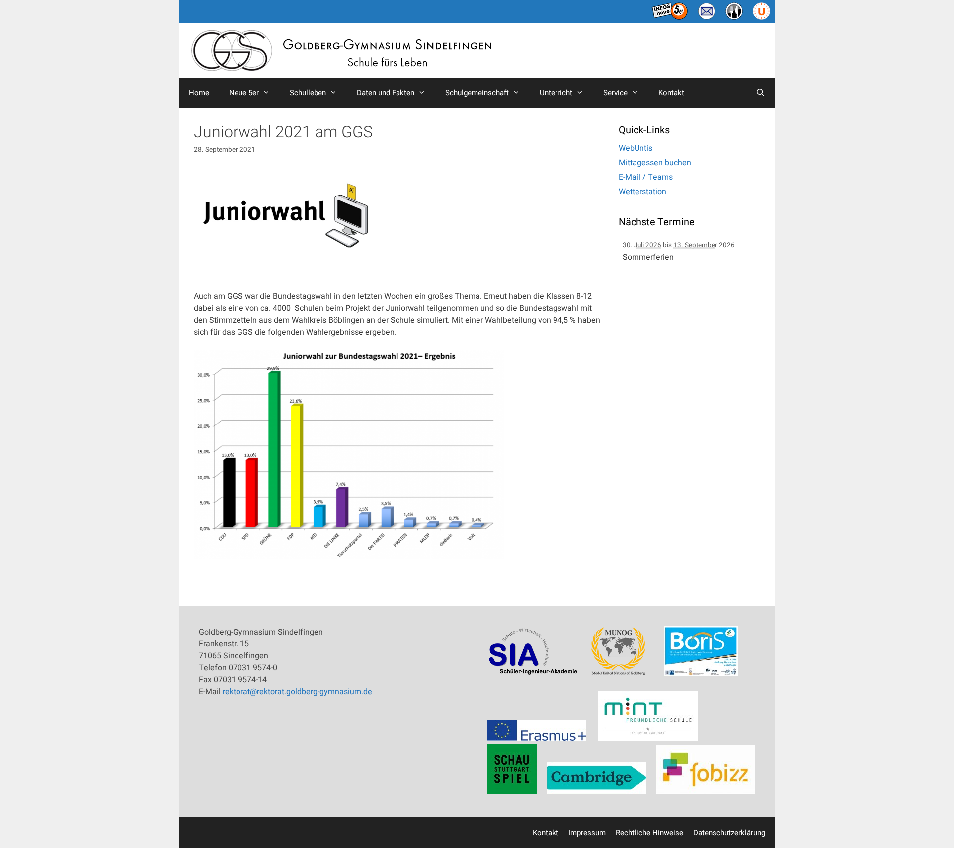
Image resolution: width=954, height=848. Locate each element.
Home (199, 92)
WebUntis (635, 148)
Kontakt (671, 92)
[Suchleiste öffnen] (760, 93)
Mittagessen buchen (655, 163)
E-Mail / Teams (646, 177)
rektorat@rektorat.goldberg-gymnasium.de (297, 692)
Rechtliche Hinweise (649, 832)
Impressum (587, 832)
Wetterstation (642, 192)
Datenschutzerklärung (729, 832)
